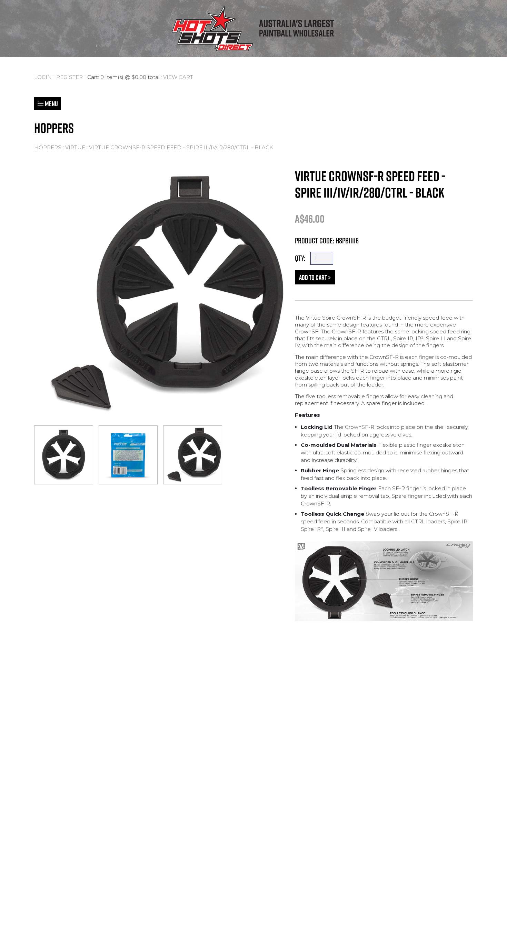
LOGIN (43, 77)
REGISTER (69, 77)
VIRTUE (75, 147)
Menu (51, 103)
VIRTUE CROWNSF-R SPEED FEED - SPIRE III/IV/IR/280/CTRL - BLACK (181, 147)
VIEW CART (178, 77)
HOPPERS (47, 147)
